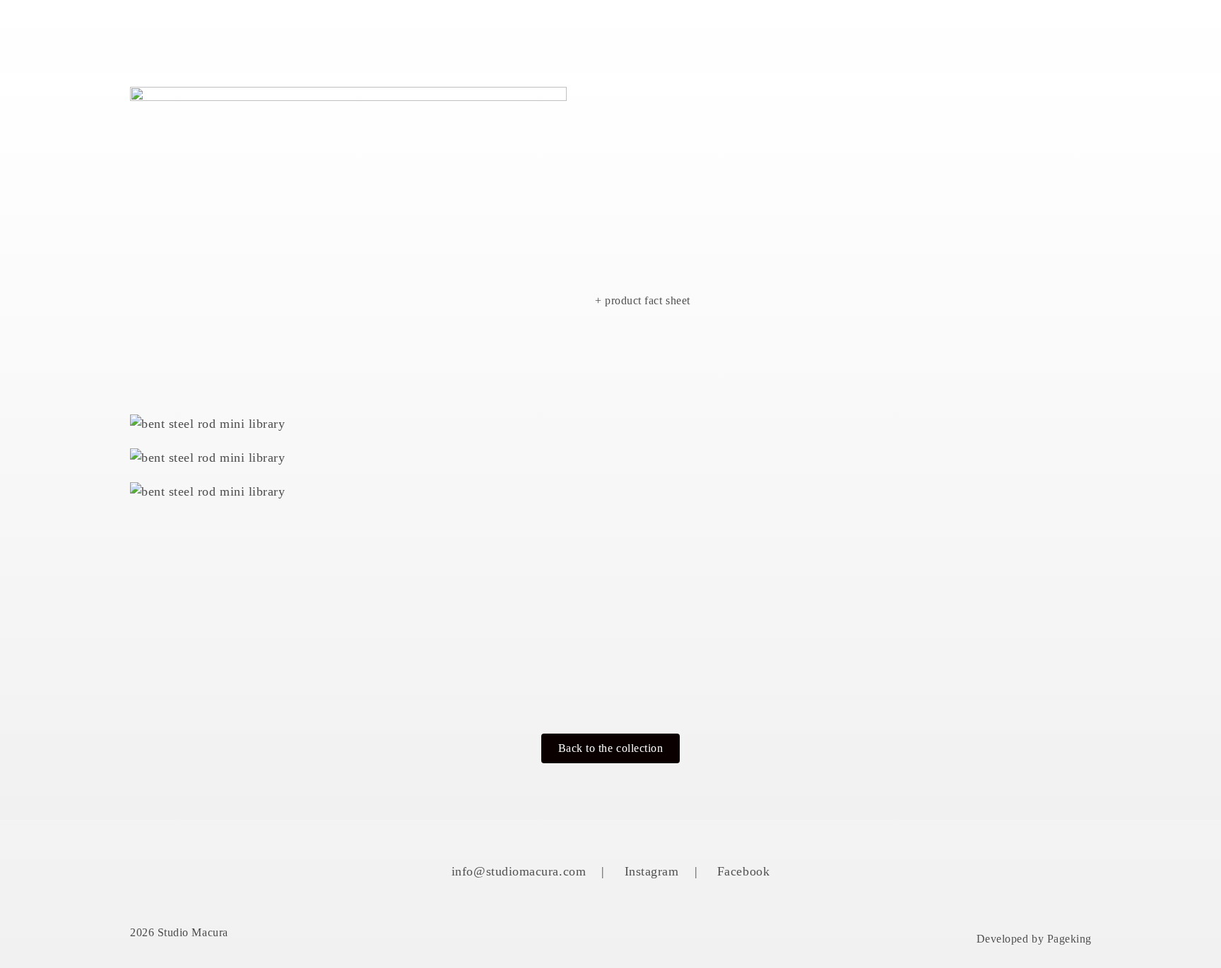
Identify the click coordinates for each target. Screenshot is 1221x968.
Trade (1069, 35)
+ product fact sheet (642, 300)
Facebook (743, 871)
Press (874, 35)
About (697, 35)
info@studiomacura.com (519, 871)
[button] (610, 748)
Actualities (787, 35)
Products (615, 35)
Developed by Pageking (1034, 939)
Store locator (970, 35)
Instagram (652, 871)
